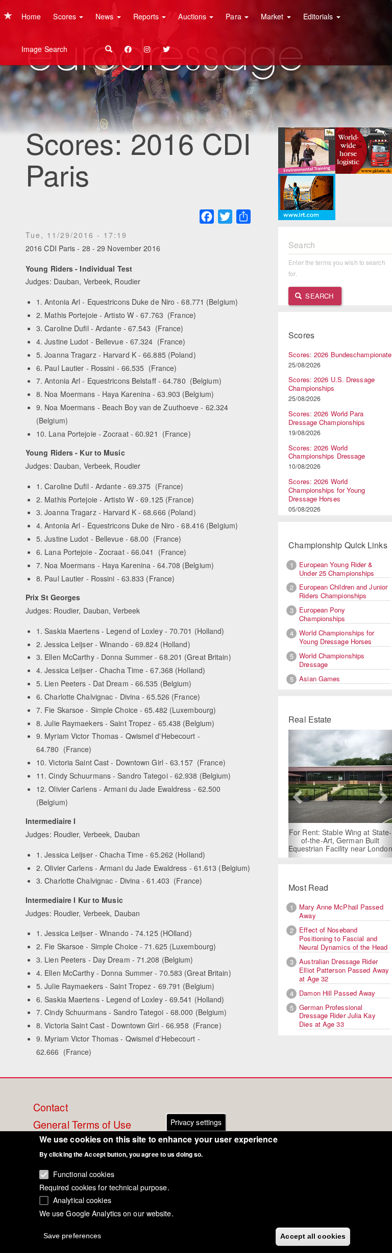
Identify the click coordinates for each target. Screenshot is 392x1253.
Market (273, 16)
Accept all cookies (313, 1236)
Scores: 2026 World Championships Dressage (326, 452)
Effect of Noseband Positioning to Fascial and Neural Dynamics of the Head (343, 938)
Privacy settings (196, 1122)
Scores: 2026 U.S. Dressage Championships (331, 384)
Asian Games (319, 678)
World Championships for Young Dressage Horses (336, 637)
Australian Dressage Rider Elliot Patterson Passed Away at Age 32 (344, 969)
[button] (296, 794)
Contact (50, 1107)
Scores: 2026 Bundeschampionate (339, 354)
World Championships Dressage (331, 660)
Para (234, 16)
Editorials (319, 16)
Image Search (44, 49)
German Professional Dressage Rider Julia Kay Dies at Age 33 (337, 1015)
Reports (147, 16)
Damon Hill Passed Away (337, 993)
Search (318, 296)
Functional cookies (83, 1174)
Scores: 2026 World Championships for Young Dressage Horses (326, 489)
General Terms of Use (82, 1125)
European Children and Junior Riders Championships (343, 591)
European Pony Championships (322, 614)
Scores (65, 16)
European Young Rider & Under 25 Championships (336, 568)
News (105, 16)
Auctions (193, 16)
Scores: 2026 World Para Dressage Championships (326, 418)
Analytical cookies (82, 1200)
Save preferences (72, 1236)
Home (31, 16)
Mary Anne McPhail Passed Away (341, 911)
